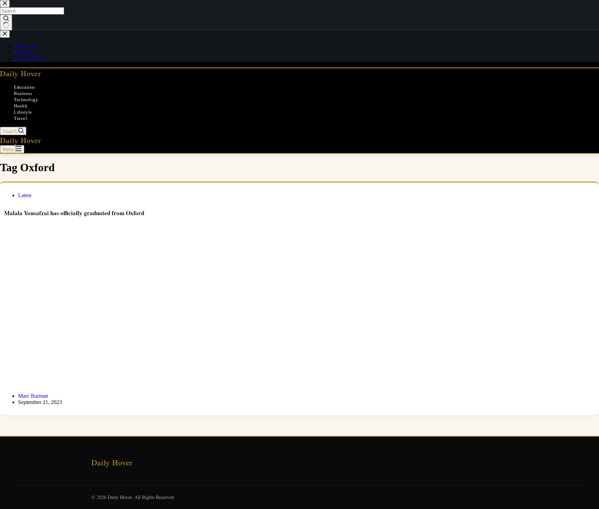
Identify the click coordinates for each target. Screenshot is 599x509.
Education (24, 87)
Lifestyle (23, 112)
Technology (26, 99)
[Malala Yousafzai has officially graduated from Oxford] (299, 312)
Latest (24, 195)
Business (23, 93)
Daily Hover (20, 73)
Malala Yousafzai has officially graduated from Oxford (74, 213)
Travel (20, 118)
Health (20, 105)
